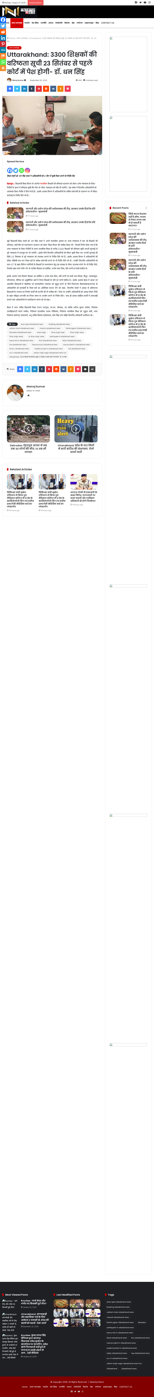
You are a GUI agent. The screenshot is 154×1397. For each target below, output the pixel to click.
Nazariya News (97, 1382)
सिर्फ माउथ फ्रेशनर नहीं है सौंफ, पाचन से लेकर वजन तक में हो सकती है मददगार (137, 219)
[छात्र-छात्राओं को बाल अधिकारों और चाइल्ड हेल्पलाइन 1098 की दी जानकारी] (77, 1323)
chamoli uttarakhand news (50, 328)
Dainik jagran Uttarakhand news (78, 328)
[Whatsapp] (21, 168)
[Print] (92, 369)
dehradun (142, 1322)
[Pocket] (68, 89)
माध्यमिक (43, 183)
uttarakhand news (129, 1368)
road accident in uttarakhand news (76, 345)
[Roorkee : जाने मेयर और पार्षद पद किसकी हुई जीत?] (10, 1305)
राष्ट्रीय (27, 23)
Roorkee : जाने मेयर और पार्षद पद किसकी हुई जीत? (33, 1302)
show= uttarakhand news (19, 349)
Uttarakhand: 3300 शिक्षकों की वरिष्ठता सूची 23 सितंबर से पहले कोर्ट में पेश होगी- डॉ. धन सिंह (37, 357)
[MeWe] (3, 50)
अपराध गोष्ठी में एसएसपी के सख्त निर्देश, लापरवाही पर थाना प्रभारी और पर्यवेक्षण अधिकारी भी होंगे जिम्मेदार (83, 496)
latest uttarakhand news (71, 340)
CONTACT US (107, 23)
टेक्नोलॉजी (58, 23)
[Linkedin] (3, 38)
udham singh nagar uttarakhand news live (50, 353)
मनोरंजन (80, 23)
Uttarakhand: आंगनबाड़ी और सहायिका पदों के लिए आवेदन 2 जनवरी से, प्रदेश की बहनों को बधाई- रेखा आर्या (35, 1319)
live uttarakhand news (17, 345)
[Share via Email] (85, 369)
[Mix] (3, 56)
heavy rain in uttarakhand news (21, 340)
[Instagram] (27, 168)
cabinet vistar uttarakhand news (21, 328)
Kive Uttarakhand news (48, 340)
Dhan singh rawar (77, 332)
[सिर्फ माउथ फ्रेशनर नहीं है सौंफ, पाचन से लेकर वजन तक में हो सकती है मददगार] (118, 218)
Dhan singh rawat (16, 336)
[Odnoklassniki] (60, 89)
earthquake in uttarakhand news (62, 336)
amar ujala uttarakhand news (32, 324)
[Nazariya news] (19, 12)
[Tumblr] (32, 89)
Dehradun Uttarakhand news (20, 332)
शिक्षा (97, 23)
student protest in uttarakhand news (49, 349)
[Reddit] (46, 89)
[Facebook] (10, 89)
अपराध (50, 23)
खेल (73, 23)
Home (12, 38)
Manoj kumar (18, 80)
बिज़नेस (67, 23)
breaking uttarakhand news (59, 324)
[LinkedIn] (24, 89)
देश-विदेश (35, 23)
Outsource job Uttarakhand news (44, 345)
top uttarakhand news (76, 349)
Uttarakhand (112, 1368)
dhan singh (41, 332)
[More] (3, 68)
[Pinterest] (39, 89)
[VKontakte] (53, 89)
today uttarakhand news (117, 1353)
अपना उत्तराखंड (16, 23)
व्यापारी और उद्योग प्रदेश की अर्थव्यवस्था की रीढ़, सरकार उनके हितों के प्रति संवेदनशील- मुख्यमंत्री (60, 210)
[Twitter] (17, 89)
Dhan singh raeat (58, 332)
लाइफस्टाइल (89, 23)
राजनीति (43, 23)
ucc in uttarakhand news (18, 353)
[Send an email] (25, 80)
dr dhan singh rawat (36, 336)
